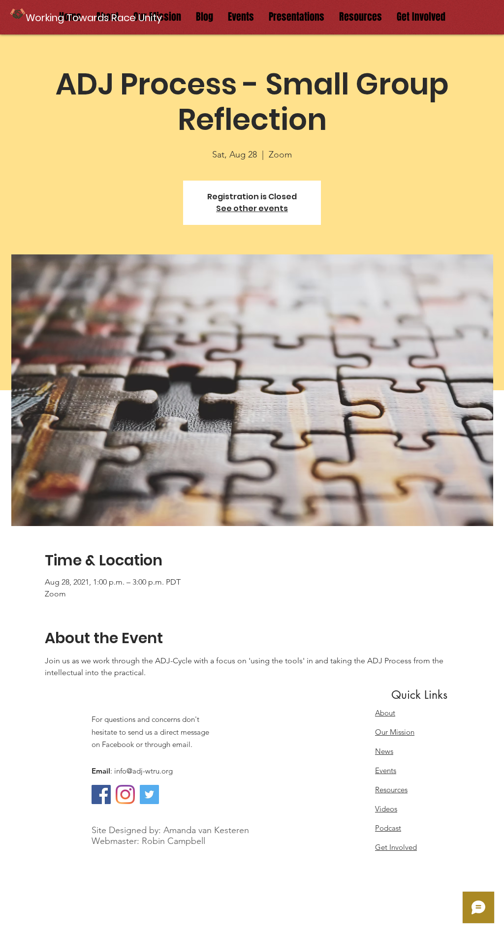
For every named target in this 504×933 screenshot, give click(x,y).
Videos (386, 808)
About (385, 712)
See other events (252, 208)
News (384, 751)
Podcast (388, 828)
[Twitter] (149, 794)
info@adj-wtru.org (143, 771)
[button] (95, 17)
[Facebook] (101, 794)
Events (385, 770)
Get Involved (396, 847)
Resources (391, 789)
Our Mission (394, 732)
